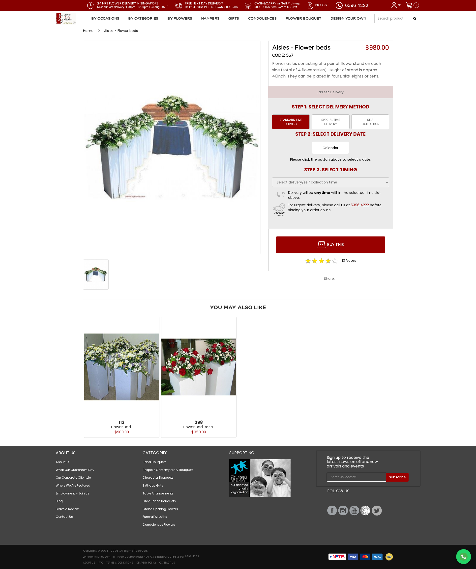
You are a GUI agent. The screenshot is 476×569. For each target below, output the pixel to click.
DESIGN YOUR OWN (348, 18)
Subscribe (397, 477)
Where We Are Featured (73, 485)
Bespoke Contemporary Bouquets (168, 470)
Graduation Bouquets (159, 501)
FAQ (100, 563)
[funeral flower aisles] (172, 147)
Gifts (233, 18)
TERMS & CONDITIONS (119, 563)
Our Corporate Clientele (73, 477)
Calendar (330, 147)
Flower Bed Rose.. (198, 426)
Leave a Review (67, 509)
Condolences (262, 18)
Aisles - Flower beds (121, 30)
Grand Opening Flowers (160, 509)
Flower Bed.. (121, 426)
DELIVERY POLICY (146, 563)
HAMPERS (210, 18)
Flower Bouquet (303, 18)
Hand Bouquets (154, 462)
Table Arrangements (158, 493)
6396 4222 (356, 5)
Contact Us (64, 517)
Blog (59, 501)
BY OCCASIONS (105, 18)
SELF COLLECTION (370, 122)
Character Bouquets (158, 477)
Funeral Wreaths (155, 517)
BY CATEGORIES (143, 18)
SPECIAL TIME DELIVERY (330, 122)
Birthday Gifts (153, 485)
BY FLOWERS (179, 18)
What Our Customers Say (75, 470)
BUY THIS (335, 244)
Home (88, 30)
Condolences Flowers (159, 524)
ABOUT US (89, 563)
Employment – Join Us (72, 493)
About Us (62, 462)
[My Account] (396, 5)
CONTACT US (167, 563)
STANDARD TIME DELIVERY (290, 122)
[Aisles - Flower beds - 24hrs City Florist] (85, 19)
